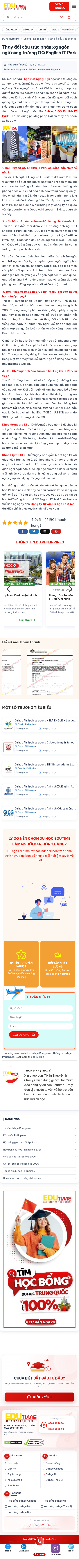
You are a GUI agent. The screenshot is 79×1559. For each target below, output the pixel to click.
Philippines (30, 724)
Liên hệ (12, 1468)
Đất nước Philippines (14, 1135)
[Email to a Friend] (45, 531)
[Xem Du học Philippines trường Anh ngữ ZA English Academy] (8, 791)
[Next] (70, 589)
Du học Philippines (34, 38)
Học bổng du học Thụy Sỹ (58, 1506)
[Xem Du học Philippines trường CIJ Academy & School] (8, 747)
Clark (21, 724)
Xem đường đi (15, 1479)
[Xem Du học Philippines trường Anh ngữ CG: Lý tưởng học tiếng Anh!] (8, 813)
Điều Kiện (28, 29)
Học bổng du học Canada (22, 1500)
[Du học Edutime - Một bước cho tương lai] (14, 6)
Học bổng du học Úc (55, 1500)
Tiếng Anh (23, 728)
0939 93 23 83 (56, 1423)
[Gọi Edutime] (49, 1525)
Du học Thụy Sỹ (55, 1479)
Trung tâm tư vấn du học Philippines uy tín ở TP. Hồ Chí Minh (30, 597)
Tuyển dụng (14, 1474)
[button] (74, 6)
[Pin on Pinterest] (56, 531)
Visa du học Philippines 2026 (19, 1156)
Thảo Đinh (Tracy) (16, 64)
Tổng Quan (10, 29)
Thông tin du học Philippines (44, 69)
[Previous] (9, 589)
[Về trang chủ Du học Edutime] (20, 1418)
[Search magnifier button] (69, 17)
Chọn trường (53, 1463)
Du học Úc (52, 1474)
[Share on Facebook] (23, 531)
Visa (54, 29)
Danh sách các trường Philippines (22, 1178)
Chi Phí (42, 29)
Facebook (13, 1485)
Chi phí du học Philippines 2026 (21, 1163)
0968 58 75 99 (56, 1429)
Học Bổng (68, 29)
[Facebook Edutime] (29, 1525)
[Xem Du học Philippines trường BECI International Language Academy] (8, 769)
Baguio (21, 768)
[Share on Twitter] (34, 531)
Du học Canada (54, 1468)
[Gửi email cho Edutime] (42, 1525)
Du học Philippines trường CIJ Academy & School (45, 742)
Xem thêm (49, 620)
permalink (38, 1056)
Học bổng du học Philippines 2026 (22, 1149)
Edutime (14, 38)
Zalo (36, 1525)
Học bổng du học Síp (19, 1512)
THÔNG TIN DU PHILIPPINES (39, 542)
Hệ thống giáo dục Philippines (20, 1142)
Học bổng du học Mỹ (19, 1506)
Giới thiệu (13, 1463)
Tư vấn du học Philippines (17, 1128)
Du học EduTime (50, 1539)
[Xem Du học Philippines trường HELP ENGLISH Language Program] (8, 725)
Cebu (20, 746)
